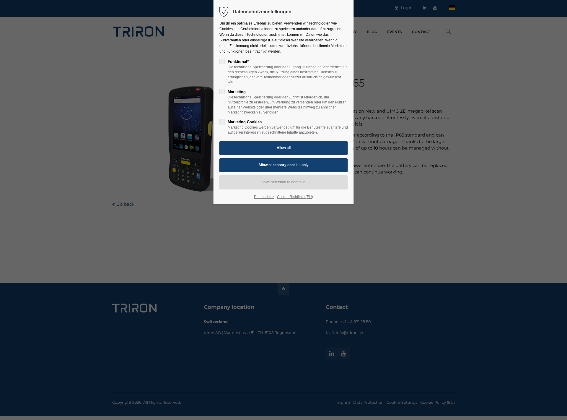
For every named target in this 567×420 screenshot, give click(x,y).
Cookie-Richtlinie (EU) (295, 197)
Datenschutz (264, 197)
